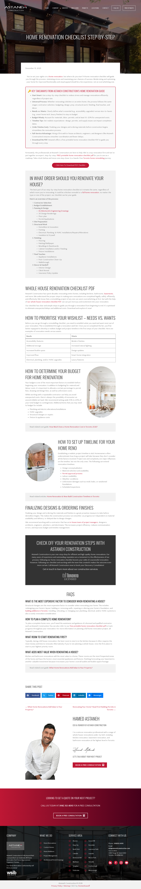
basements (108, 294)
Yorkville (91, 862)
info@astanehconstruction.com (119, 848)
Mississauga (93, 870)
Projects (85, 8)
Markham (76, 862)
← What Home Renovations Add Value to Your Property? (43, 708)
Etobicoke (76, 870)
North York (76, 849)
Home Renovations (50, 843)
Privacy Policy (56, 886)
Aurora (75, 841)
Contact (105, 8)
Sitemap (67, 886)
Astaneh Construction (40, 554)
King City (75, 845)
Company (55, 8)
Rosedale (92, 845)
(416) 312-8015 (66, 806)
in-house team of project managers (84, 522)
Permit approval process (72, 474)
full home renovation (90, 192)
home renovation (56, 77)
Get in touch (48, 569)
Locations (95, 8)
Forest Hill (92, 841)
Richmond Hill (77, 858)
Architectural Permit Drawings (53, 860)
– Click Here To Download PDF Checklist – (70, 165)
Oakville (75, 853)
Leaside (91, 853)
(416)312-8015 (118, 843)
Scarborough (93, 866)
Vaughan (75, 866)
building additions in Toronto (36, 611)
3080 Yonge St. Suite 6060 (117, 853)
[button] (90, 765)
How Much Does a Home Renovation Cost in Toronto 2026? (73, 427)
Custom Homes (49, 847)
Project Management (50, 856)
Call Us (116, 8)
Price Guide (75, 8)
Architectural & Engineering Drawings (54, 211)
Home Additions (49, 851)
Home (47, 8)
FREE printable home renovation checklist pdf (75, 155)
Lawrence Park (93, 849)
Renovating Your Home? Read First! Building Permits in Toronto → (94, 708)
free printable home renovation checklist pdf (88, 626)
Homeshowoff (84, 886)
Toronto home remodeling (93, 158)
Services (65, 8)
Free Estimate (129, 8)
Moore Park (92, 858)
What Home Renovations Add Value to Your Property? (71, 668)
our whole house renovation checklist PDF (44, 302)
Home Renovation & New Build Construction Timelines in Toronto (73, 497)
